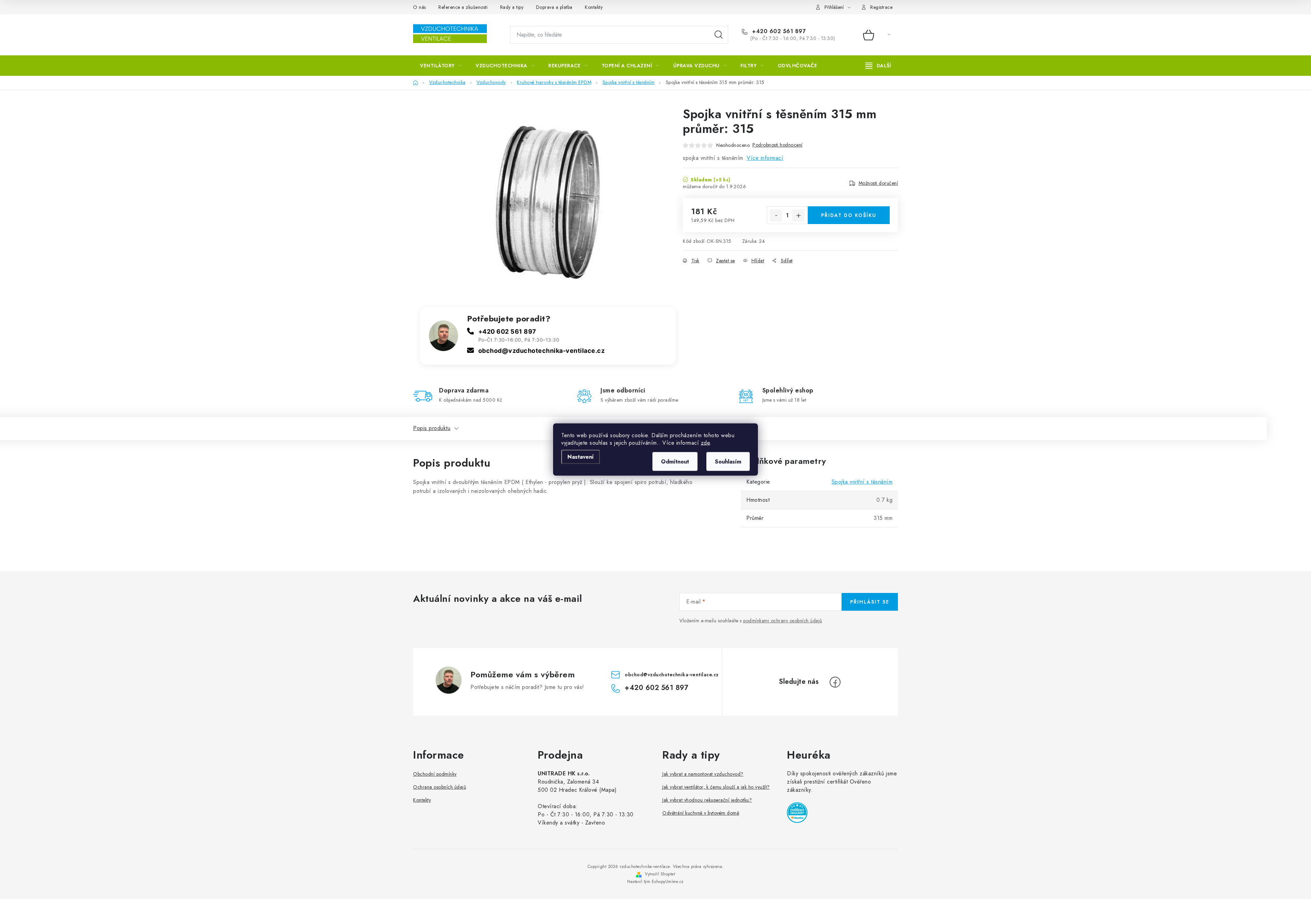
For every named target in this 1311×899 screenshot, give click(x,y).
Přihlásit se (869, 601)
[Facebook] (835, 682)
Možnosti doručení (878, 183)
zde (705, 443)
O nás (419, 7)
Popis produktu (431, 428)
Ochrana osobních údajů (439, 787)
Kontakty (594, 7)
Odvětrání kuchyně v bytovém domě (700, 813)
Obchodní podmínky (435, 774)
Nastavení (580, 457)
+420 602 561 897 (778, 31)
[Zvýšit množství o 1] (798, 215)
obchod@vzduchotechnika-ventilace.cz (541, 350)
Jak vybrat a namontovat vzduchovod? (703, 774)
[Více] (878, 65)
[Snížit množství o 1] (776, 215)
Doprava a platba (554, 7)
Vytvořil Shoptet (660, 874)
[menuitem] (440, 65)
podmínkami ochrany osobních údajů (782, 620)
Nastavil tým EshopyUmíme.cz (655, 882)
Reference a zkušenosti (463, 7)
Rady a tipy (512, 7)
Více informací (765, 158)
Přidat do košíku (848, 215)
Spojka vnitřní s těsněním (862, 482)
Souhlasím (728, 462)
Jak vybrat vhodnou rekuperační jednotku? (707, 800)
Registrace (881, 7)
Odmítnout (675, 462)
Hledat (718, 35)
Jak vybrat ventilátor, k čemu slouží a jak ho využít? (716, 787)
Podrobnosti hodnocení (777, 144)
